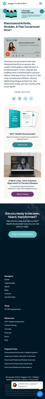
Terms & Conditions (21, 379)
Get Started (22, 145)
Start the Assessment (22, 234)
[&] (42, 13)
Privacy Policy (34, 379)
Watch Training (22, 194)
